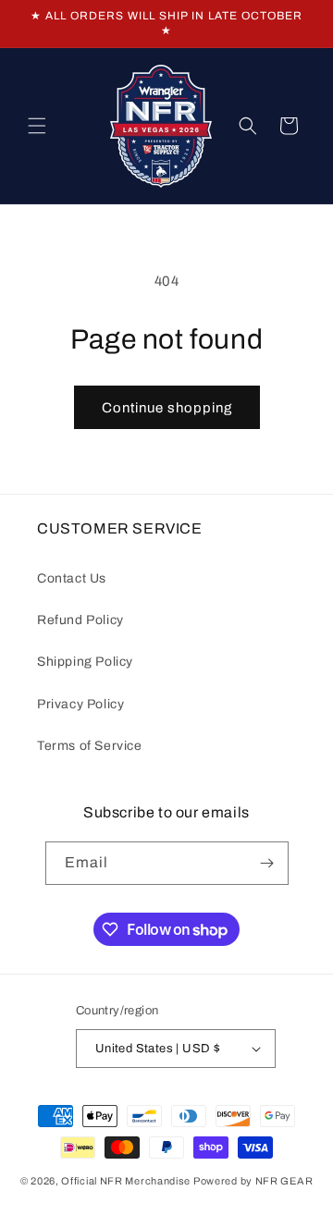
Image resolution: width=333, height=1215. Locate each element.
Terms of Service (89, 746)
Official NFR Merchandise (126, 1180)
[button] (37, 125)
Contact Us (71, 578)
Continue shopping (167, 407)
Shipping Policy (85, 662)
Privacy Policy (80, 704)
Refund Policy (80, 620)
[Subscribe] (267, 863)
